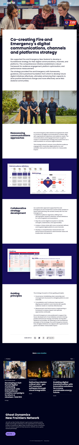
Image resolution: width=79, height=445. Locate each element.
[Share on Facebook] (43, 337)
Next (72, 358)
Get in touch (62, 3)
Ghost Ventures (38, 440)
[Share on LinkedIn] (35, 337)
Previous (8, 358)
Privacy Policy (46, 440)
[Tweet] (39, 337)
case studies (41, 353)
